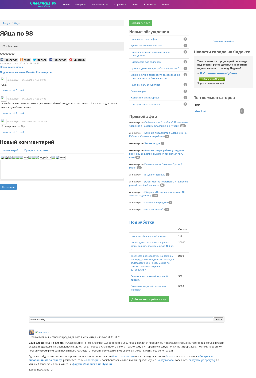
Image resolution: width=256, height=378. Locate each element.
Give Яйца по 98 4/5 (10, 53)
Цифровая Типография (144, 39)
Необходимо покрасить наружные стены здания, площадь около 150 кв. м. (152, 245)
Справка (119, 4)
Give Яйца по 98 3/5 (7, 53)
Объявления (98, 4)
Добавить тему (140, 22)
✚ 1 (15, 113)
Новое (66, 4)
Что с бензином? (154, 209)
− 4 (22, 113)
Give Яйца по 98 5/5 (13, 53)
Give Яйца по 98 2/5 (4, 53)
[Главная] (44, 4)
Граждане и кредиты (156, 202)
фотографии (91, 360)
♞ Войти (148, 4)
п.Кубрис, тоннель (154, 174)
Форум (79, 4)
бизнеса (170, 356)
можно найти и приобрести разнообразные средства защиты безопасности (155, 76)
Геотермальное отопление (146, 104)
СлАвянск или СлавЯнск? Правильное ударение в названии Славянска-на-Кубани (158, 123)
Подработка (141, 221)
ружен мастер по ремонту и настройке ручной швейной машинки (158, 183)
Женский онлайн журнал (145, 97)
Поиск (165, 4)
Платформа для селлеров (146, 61)
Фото (135, 4)
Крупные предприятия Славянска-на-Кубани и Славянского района (158, 134)
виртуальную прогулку (202, 360)
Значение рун (138, 91)
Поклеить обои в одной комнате (149, 236)
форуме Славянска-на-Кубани (92, 364)
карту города (166, 360)
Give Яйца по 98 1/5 (1, 53)
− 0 (22, 90)
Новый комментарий (12, 66)
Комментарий (10, 150)
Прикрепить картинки (36, 150)
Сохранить (8, 187)
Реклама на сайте (223, 41)
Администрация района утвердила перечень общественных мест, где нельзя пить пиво (156, 153)
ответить (6, 90)
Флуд (17, 23)
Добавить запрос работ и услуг (149, 299)
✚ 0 (15, 90)
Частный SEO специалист (145, 84)
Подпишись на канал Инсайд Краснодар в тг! (28, 72)
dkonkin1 (200, 111)
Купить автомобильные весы (147, 45)
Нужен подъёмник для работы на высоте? (155, 68)
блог (115, 356)
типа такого (126, 356)
